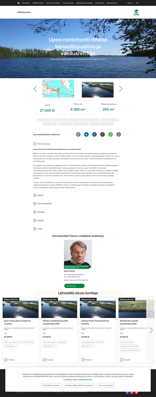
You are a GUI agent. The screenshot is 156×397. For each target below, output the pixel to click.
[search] (137, 3)
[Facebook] (94, 134)
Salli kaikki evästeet (51, 385)
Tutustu (11, 360)
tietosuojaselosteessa (82, 379)
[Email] (118, 134)
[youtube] (136, 392)
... (55, 346)
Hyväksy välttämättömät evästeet (79, 385)
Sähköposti (71, 286)
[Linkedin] (86, 134)
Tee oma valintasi (105, 385)
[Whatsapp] (110, 134)
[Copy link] (78, 134)
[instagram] (132, 392)
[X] (102, 134)
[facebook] (127, 392)
